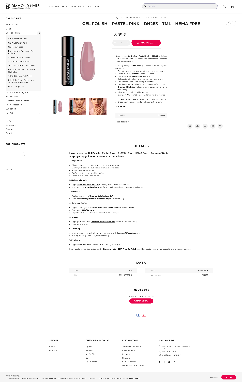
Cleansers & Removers (19, 61)
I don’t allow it (214, 377)
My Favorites (91, 362)
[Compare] (197, 126)
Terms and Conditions (132, 347)
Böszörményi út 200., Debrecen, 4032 (176, 347)
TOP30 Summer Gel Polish (21, 65)
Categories (13, 18)
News (8, 121)
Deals (8, 29)
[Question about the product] (220, 126)
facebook (159, 362)
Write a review (141, 301)
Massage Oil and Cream (17, 101)
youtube (169, 362)
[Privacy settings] (174, 362)
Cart (87, 358)
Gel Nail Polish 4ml (17, 43)
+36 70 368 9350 (97, 6)
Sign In (89, 347)
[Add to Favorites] (189, 126)
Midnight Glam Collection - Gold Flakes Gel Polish (21, 81)
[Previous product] (228, 23)
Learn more (120, 106)
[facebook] (138, 315)
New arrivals (12, 24)
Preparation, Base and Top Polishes (21, 52)
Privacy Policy (128, 350)
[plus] (128, 43)
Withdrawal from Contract (134, 365)
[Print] (205, 126)
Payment (126, 354)
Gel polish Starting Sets (17, 92)
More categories (16, 86)
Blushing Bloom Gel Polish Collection (21, 70)
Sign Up (89, 350)
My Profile (90, 354)
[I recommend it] (212, 126)
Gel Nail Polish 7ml (17, 39)
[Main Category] (117, 18)
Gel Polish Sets (15, 47)
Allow (229, 377)
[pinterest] (144, 315)
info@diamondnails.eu (172, 355)
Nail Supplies (12, 96)
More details (121, 122)
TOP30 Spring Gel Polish (20, 76)
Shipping (126, 358)
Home (52, 347)
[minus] (115, 43)
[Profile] (224, 6)
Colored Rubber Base (19, 57)
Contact (10, 129)
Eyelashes (11, 109)
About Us (10, 133)
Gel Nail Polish (13, 33)
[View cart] (232, 6)
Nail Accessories (14, 105)
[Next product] (234, 23)
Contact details (129, 362)
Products (53, 350)
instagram (164, 362)
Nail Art (9, 113)
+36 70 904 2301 (169, 352)
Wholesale (11, 125)
